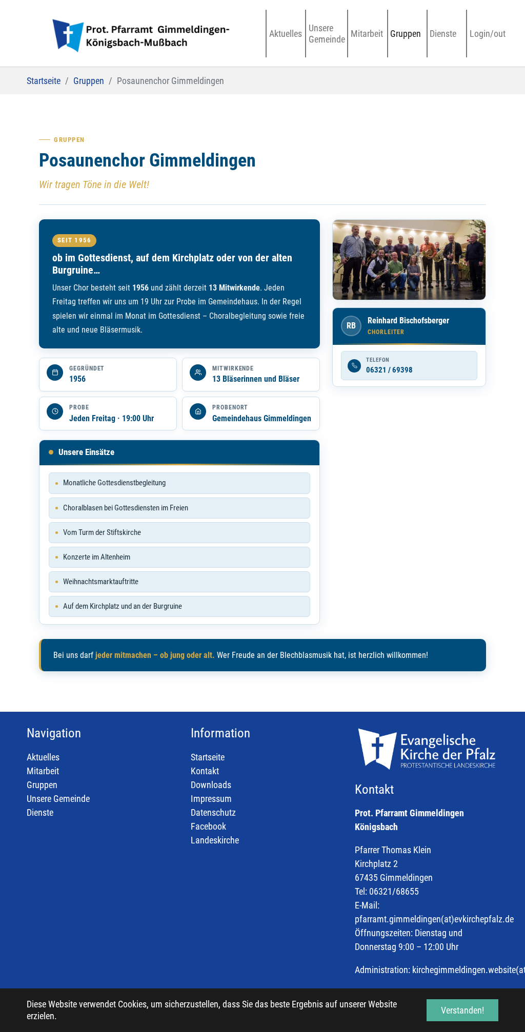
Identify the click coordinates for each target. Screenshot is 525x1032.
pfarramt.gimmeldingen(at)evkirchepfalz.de (434, 919)
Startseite (208, 757)
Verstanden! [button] (462, 1010)
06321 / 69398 (389, 370)
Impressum (211, 798)
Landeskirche (215, 840)
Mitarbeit (43, 771)
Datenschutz (213, 812)
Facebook (208, 826)
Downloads (211, 784)
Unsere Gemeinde (58, 798)
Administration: (382, 969)
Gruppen (42, 784)
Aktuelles (43, 757)
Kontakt (205, 771)
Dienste (40, 812)
